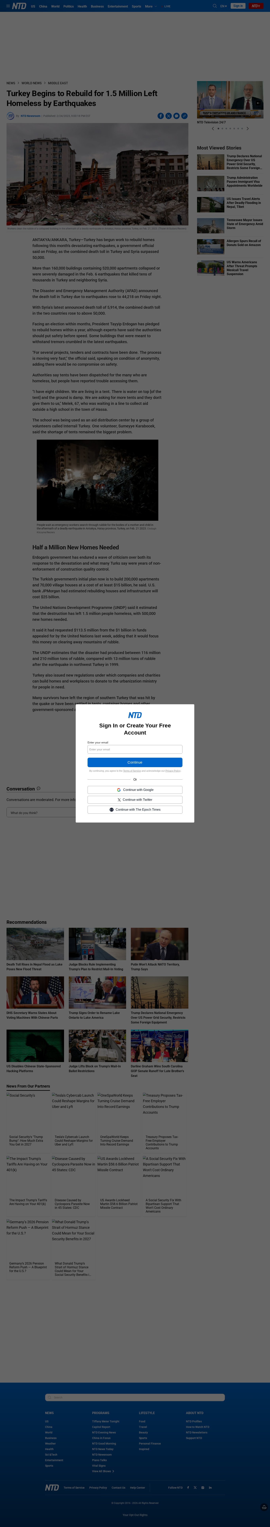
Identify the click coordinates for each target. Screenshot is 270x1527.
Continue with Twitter (137, 800)
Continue (134, 763)
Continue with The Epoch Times (138, 809)
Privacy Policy (172, 771)
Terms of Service (132, 771)
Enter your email (98, 742)
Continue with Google (138, 790)
